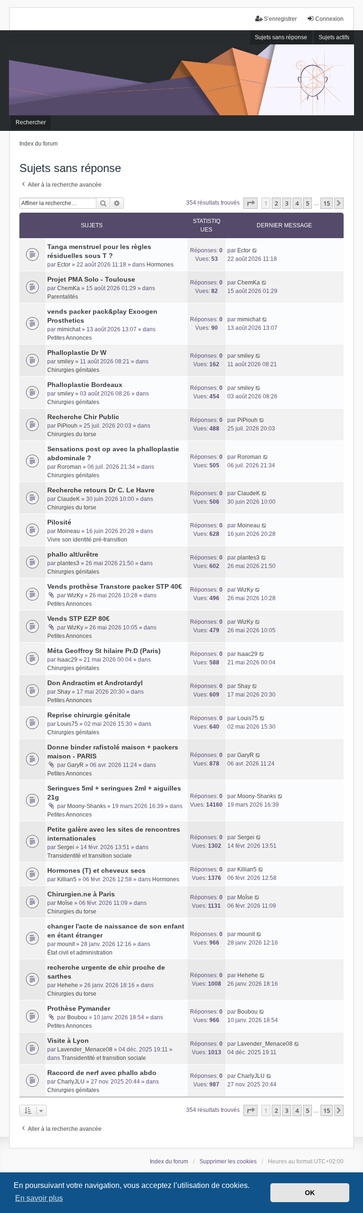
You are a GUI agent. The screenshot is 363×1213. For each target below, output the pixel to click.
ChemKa (68, 288)
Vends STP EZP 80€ (78, 618)
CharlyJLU (71, 1081)
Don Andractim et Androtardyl (95, 683)
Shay (63, 691)
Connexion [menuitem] (329, 19)
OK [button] (310, 1192)
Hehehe (67, 985)
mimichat (68, 329)
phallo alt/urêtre (72, 554)
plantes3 (68, 563)
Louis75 (67, 724)
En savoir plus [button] (39, 1198)
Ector (63, 264)
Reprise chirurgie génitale (88, 715)
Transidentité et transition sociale (89, 855)
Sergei (65, 847)
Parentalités (62, 296)
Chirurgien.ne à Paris (81, 894)
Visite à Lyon (68, 1040)
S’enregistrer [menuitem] (280, 19)
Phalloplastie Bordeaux (84, 384)
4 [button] (297, 203)
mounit (66, 944)
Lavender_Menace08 (84, 1049)
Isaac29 (67, 659)
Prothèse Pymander (78, 1008)
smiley (65, 361)
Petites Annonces (69, 338)
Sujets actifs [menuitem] (334, 37)
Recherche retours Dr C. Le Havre (101, 490)
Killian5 (67, 879)
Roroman (69, 467)
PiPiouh (67, 425)
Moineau (68, 531)
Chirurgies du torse (71, 434)
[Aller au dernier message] (255, 250)
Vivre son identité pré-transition (87, 539)
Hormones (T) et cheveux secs (96, 870)
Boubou (77, 1017)
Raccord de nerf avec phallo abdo (101, 1072)
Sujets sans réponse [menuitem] (281, 37)
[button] (250, 203)
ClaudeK (68, 499)
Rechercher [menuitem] (31, 122)
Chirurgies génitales (73, 370)
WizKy (75, 595)
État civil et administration (79, 952)
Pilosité (59, 522)
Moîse (65, 903)
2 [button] (276, 203)
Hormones (160, 264)
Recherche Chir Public (83, 417)
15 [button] (326, 203)
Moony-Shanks (86, 806)
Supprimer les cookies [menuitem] (228, 1161)
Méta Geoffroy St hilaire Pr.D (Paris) (104, 650)
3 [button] (286, 203)
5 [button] (307, 203)
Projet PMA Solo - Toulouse (91, 279)
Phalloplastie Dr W (76, 352)
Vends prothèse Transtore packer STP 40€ (114, 586)
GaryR (75, 765)
